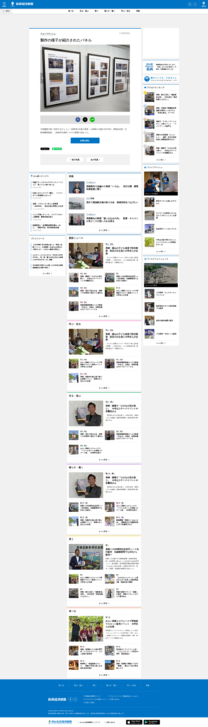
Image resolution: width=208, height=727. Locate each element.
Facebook (190, 4)
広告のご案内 (89, 702)
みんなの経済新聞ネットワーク (60, 722)
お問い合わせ (115, 699)
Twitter (195, 4)
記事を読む (85, 140)
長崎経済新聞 (22, 4)
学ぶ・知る (125, 11)
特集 (138, 11)
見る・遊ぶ (84, 11)
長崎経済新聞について (93, 696)
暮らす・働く (109, 11)
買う (96, 11)
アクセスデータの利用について (96, 699)
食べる (71, 11)
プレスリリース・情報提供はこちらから (124, 696)
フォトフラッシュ (48, 33)
